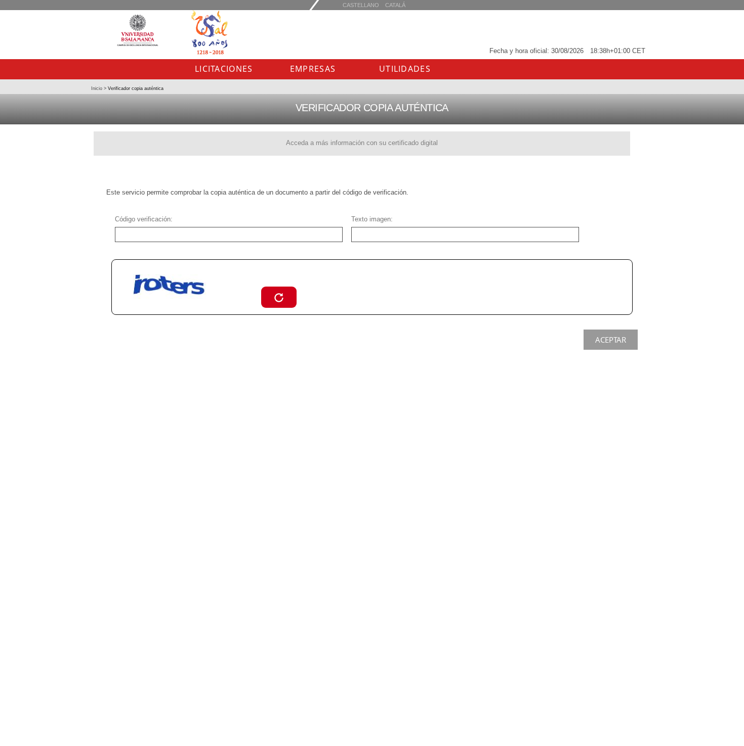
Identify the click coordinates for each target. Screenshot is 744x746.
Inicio (97, 88)
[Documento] (279, 297)
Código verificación (143, 219)
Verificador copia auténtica (134, 88)
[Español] (395, 5)
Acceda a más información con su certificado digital (362, 143)
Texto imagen (371, 219)
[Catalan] (361, 5)
